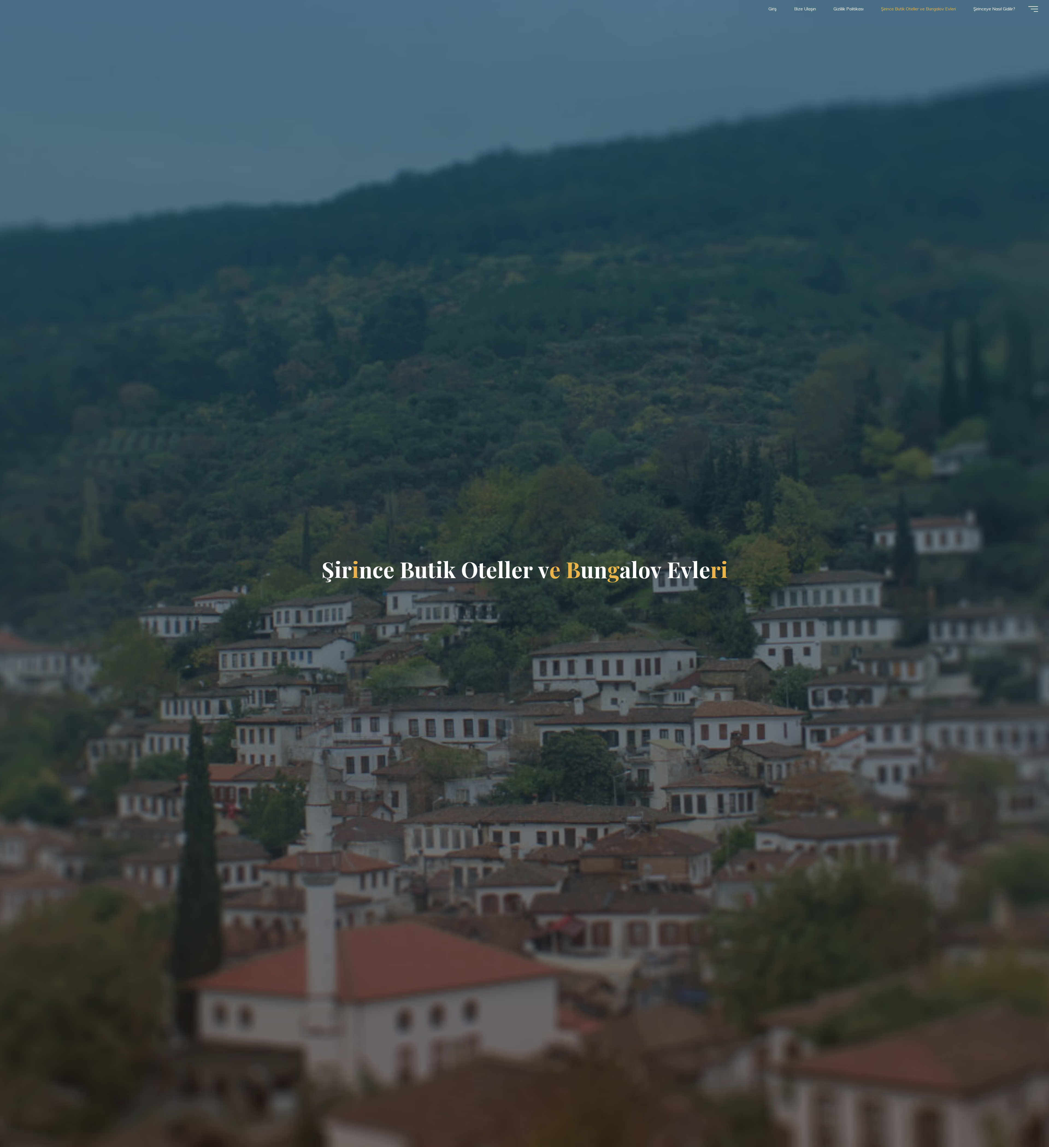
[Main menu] (1033, 9)
